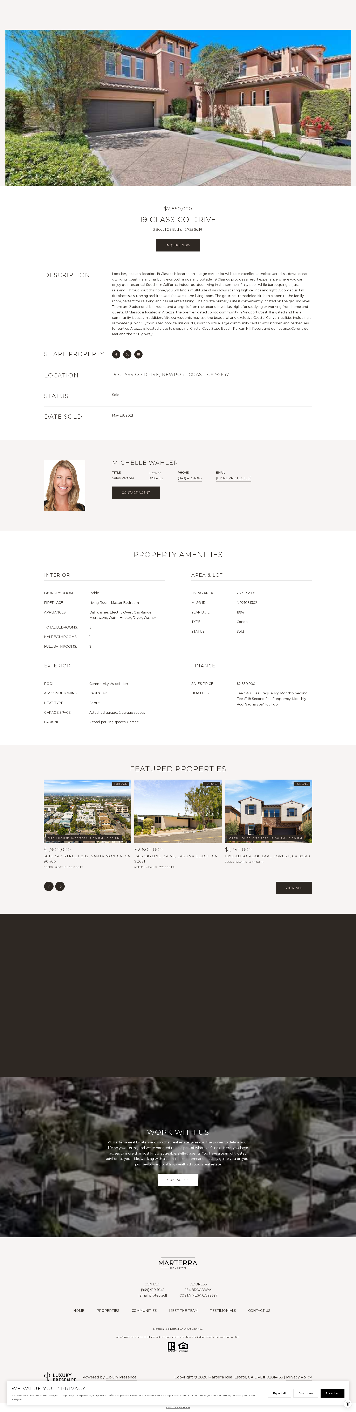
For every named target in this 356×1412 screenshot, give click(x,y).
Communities (144, 1311)
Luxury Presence (121, 1377)
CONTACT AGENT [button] (136, 493)
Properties (108, 1311)
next (60, 886)
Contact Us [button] (178, 1180)
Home (78, 1311)
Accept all (332, 1393)
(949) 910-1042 (153, 1290)
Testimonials (223, 1311)
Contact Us (259, 1311)
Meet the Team (183, 1311)
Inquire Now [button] (178, 245)
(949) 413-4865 (190, 478)
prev (49, 886)
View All (294, 888)
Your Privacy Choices (178, 1407)
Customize (306, 1393)
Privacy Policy (299, 1377)
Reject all (279, 1393)
